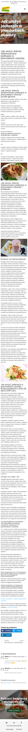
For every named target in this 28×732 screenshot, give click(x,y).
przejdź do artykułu (12, 607)
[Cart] (16, 3)
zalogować (9, 682)
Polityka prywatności (14, 726)
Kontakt (19, 729)
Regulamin (9, 729)
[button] (25, 9)
